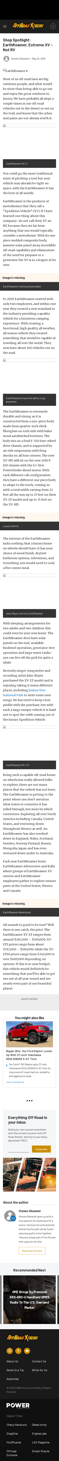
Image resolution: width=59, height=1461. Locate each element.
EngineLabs (39, 1433)
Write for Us (39, 1370)
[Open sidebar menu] (5, 26)
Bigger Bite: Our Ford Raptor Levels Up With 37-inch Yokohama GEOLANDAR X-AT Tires (29, 1055)
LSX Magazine (40, 1442)
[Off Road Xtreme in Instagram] (10, 1351)
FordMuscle (14, 1442)
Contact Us (39, 1361)
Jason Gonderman (15, 1082)
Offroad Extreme (12, 1453)
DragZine (12, 1433)
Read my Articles (32, 1250)
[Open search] (53, 26)
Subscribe (41, 1149)
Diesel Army (39, 1424)
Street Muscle (40, 1451)
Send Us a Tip (15, 1370)
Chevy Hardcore (17, 1424)
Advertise (13, 1379)
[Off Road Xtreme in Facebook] (18, 1351)
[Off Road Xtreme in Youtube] (27, 1351)
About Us (12, 1361)
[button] (29, 70)
